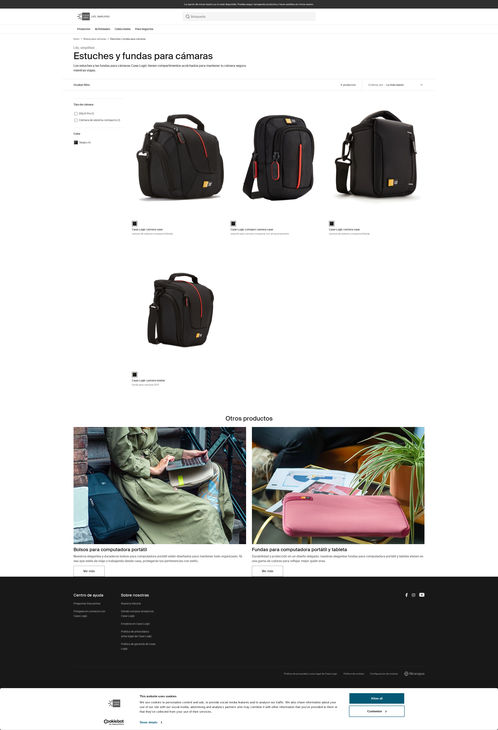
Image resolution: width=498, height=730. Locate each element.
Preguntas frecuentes (87, 603)
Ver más (94, 572)
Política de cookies (354, 673)
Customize (374, 711)
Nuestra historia (131, 603)
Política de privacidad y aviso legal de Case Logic (310, 673)
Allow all (377, 698)
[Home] (130, 16)
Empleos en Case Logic (135, 623)
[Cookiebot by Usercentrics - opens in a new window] (114, 722)
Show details (148, 722)
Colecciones (123, 29)
